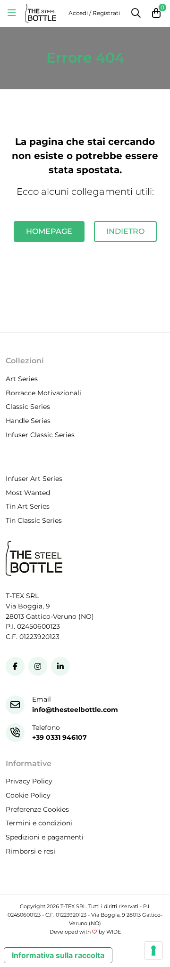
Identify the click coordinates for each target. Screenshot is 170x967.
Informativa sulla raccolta (58, 955)
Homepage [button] (49, 231)
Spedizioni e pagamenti (45, 837)
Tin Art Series (28, 507)
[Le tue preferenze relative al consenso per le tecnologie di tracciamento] (153, 950)
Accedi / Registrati (94, 12)
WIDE (113, 932)
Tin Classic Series (34, 520)
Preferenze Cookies (37, 809)
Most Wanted (28, 492)
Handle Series (28, 420)
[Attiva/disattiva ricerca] (136, 13)
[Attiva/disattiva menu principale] (12, 13)
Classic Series (28, 407)
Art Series (22, 379)
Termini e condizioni (39, 823)
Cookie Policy (28, 795)
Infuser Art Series (34, 478)
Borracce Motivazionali (43, 393)
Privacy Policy (29, 781)
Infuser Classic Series (40, 435)
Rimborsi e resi (30, 851)
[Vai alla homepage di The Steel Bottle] (41, 13)
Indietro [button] (125, 231)
